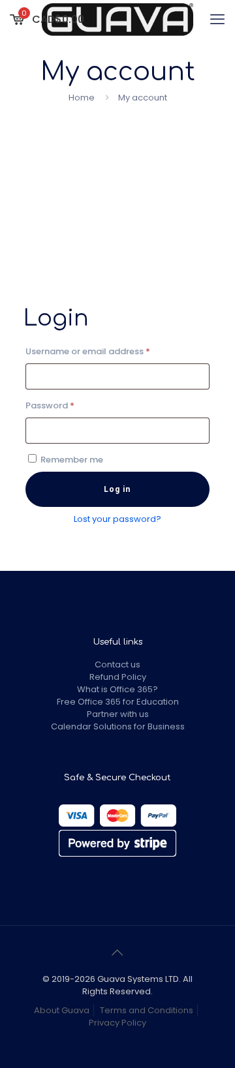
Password (68, 405)
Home (82, 97)
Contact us (117, 664)
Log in (117, 489)
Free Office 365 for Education (118, 701)
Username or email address (106, 351)
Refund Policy (117, 677)
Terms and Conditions (146, 1010)
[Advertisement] (117, 191)
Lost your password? (117, 519)
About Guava (61, 1010)
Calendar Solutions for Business (118, 726)
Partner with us (118, 714)
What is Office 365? (117, 689)
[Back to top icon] (117, 952)
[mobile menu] (217, 19)
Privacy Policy (117, 1022)
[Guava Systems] (117, 19)
